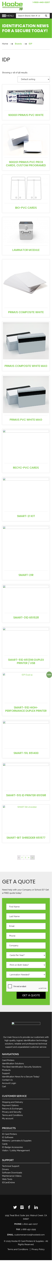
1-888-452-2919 (28, 1229)
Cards (4, 1144)
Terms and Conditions (12, 1115)
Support (6, 1073)
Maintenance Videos (11, 1176)
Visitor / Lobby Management (16, 1150)
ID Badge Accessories (12, 1147)
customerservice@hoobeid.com (29, 1234)
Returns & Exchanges (12, 1108)
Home (5, 44)
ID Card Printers (9, 1134)
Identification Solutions (13, 1063)
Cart (4, 1086)
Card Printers (8, 1060)
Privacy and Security (11, 1112)
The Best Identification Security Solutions (21, 1067)
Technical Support (10, 1166)
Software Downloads (12, 1172)
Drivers (5, 1169)
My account (7, 1118)
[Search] (46, 15)
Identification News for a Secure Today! (20, 1076)
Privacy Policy (38, 1249)
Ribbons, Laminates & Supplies (16, 1140)
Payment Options (10, 1105)
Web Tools (7, 1179)
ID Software (7, 1137)
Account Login (9, 1083)
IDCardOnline (8, 1182)
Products (6, 1070)
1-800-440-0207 (41, 2)
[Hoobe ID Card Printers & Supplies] (12, 6)
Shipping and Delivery (12, 1102)
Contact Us (7, 1080)
